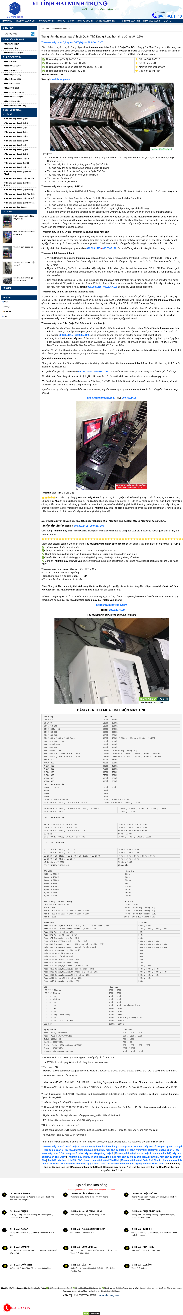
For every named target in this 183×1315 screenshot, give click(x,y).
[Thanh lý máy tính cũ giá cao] (7, 252)
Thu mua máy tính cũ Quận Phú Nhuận (17, 184)
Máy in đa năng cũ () (14, 53)
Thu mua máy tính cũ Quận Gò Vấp (19, 190)
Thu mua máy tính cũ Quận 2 (16, 123)
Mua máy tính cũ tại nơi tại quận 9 (133, 1153)
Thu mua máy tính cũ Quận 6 (16, 141)
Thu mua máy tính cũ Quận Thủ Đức (19, 179)
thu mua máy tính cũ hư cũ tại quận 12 (128, 1157)
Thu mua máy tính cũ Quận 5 (16, 136)
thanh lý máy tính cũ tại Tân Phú (64, 1160)
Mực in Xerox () (13, 79)
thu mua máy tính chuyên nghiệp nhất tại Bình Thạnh (135, 1163)
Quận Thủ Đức (92, 42)
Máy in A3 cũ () (12, 44)
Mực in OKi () (12, 88)
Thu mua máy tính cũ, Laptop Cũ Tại (61, 42)
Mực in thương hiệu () (15, 106)
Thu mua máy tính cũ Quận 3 (16, 128)
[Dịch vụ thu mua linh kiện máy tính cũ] (7, 221)
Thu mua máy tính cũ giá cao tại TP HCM (23, 279)
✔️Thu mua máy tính (106, 21)
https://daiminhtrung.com (111, 604)
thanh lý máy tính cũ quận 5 (111, 1150)
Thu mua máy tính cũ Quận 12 (17, 167)
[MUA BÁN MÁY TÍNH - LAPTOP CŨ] (17, 9)
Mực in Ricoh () (12, 84)
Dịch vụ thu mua (65, 21)
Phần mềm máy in (151, 21)
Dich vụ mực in (85, 21)
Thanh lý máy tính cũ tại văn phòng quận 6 (151, 1150)
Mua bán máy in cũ (25, 21)
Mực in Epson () (13, 75)
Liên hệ (167, 21)
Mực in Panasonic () (14, 97)
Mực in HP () (11, 61)
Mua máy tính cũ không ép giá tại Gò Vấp (83, 1163)
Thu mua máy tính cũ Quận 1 (16, 119)
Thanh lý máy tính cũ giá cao (23, 248)
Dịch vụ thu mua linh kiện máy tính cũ (23, 217)
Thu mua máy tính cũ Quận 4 (16, 132)
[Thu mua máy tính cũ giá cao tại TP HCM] (7, 281)
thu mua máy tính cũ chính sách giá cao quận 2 (106, 1146)
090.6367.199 (109, 248)
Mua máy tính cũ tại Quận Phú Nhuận (141, 1160)
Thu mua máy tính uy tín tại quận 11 (86, 1157)
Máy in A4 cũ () (12, 48)
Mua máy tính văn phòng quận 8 (96, 1153)
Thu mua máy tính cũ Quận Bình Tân (19, 203)
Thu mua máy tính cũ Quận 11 (17, 163)
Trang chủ (6, 21)
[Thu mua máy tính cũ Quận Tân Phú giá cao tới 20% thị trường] (7, 268)
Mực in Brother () (13, 70)
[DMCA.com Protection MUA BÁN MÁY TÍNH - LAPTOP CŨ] (91, 1313)
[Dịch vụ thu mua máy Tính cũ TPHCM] (7, 237)
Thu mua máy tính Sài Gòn (15, 207)
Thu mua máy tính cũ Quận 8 (16, 150)
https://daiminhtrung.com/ (101, 398)
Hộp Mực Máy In (46, 21)
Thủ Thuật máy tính (130, 21)
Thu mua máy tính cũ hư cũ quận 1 (60, 1146)
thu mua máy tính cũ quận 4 (80, 1150)
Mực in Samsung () (14, 92)
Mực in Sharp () (12, 101)
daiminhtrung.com (60, 79)
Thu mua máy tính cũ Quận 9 (16, 154)
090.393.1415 (93, 248)
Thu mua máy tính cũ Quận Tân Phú (19, 198)
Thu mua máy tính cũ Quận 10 (17, 159)
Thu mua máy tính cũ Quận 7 (16, 145)
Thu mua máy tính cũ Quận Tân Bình (19, 194)
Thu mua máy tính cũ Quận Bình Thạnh (17, 173)
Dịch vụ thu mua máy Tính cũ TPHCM (23, 233)
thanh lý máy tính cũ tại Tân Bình (101, 1160)
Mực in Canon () (13, 66)
